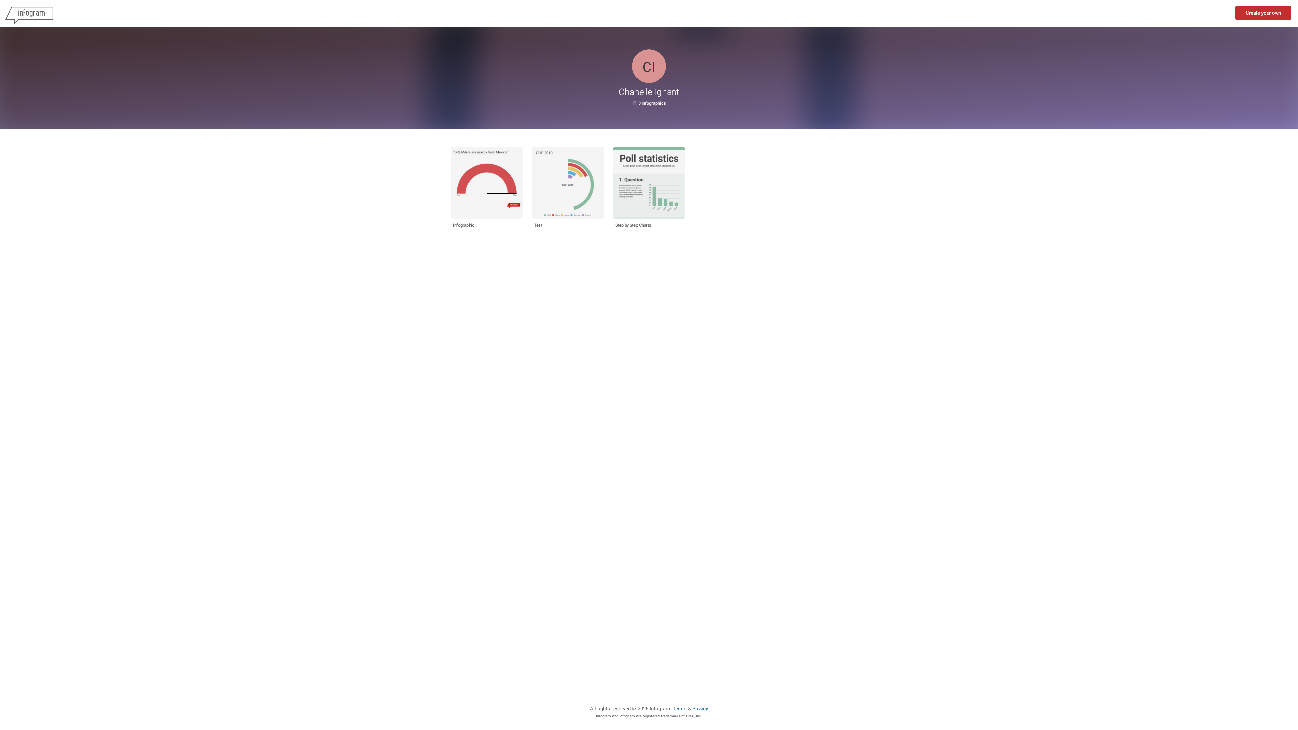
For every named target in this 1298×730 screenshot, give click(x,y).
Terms (680, 709)
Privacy (700, 709)
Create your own (1263, 13)
